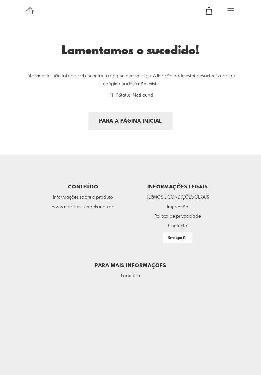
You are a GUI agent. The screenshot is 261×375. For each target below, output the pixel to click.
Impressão (177, 207)
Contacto (177, 226)
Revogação (177, 238)
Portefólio (130, 276)
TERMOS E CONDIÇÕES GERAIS (177, 197)
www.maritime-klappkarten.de (83, 207)
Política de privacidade (177, 216)
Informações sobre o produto (83, 197)
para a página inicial (130, 121)
